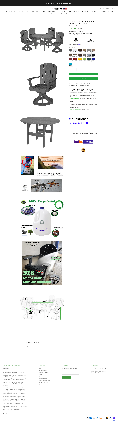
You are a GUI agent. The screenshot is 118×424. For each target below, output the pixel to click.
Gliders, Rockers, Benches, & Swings (69, 11)
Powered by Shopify (52, 419)
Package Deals (86, 11)
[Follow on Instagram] (6, 413)
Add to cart (83, 74)
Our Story (40, 374)
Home (5, 11)
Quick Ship (12, 11)
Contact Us (41, 368)
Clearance (54, 13)
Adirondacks (36, 11)
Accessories (102, 11)
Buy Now (83, 78)
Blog (39, 376)
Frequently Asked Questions (44, 382)
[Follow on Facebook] (3, 413)
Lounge (94, 11)
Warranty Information (43, 378)
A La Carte (111, 11)
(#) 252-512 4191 (78, 123)
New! (28, 11)
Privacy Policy (41, 384)
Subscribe (66, 377)
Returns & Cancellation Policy (44, 380)
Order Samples (63, 13)
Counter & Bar (52, 11)
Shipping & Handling (43, 370)
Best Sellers (21, 11)
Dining (44, 11)
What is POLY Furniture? (43, 372)
